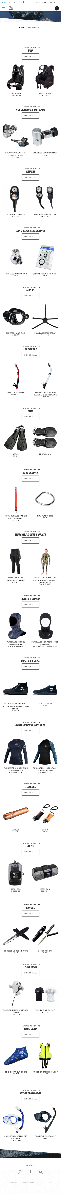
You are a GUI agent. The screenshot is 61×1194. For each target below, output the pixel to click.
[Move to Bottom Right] (25, 1192)
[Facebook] (30, 1171)
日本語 (22, 2)
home (21, 27)
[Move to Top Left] (24, 1190)
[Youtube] (40, 1171)
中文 (15, 2)
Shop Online (53, 2)
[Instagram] (20, 1171)
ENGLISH (6, 2)
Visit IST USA (40, 2)
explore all (30, 56)
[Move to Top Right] (25, 1190)
